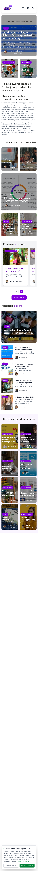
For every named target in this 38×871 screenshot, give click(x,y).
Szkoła (6, 155)
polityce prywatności (23, 861)
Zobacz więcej (19, 297)
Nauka (6, 28)
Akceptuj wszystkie (27, 865)
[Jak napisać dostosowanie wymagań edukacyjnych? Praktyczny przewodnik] (18, 191)
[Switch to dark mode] (33, 8)
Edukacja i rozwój (8, 62)
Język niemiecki (26, 62)
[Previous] (16, 291)
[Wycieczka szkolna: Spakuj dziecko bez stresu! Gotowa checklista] (18, 327)
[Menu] (23, 8)
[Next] (21, 291)
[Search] (28, 8)
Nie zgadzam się (11, 865)
